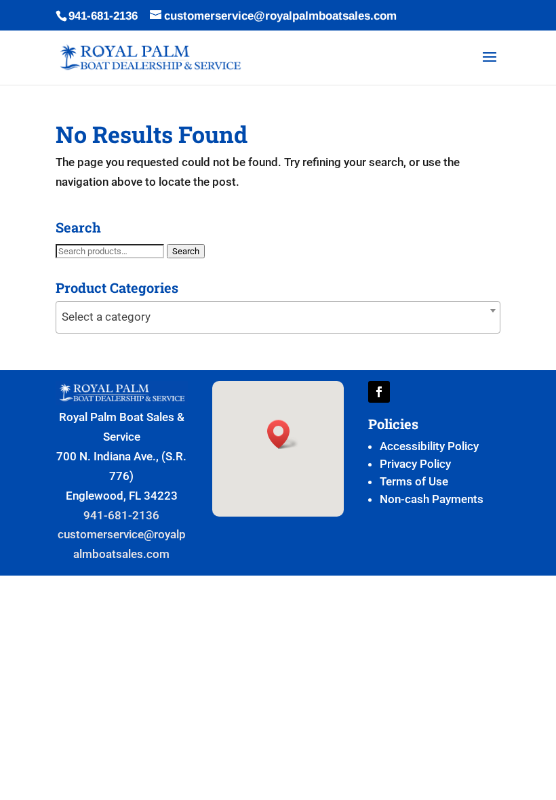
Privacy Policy (415, 464)
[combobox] (278, 317)
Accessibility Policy (429, 446)
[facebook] (379, 392)
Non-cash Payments (431, 499)
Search (185, 251)
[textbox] (278, 317)
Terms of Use (414, 481)
